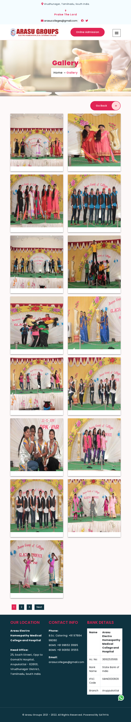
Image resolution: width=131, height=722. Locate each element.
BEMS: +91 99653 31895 (63, 645)
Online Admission (87, 32)
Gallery (72, 73)
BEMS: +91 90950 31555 (63, 650)
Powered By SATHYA (96, 714)
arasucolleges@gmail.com (60, 21)
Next (39, 607)
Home (58, 73)
